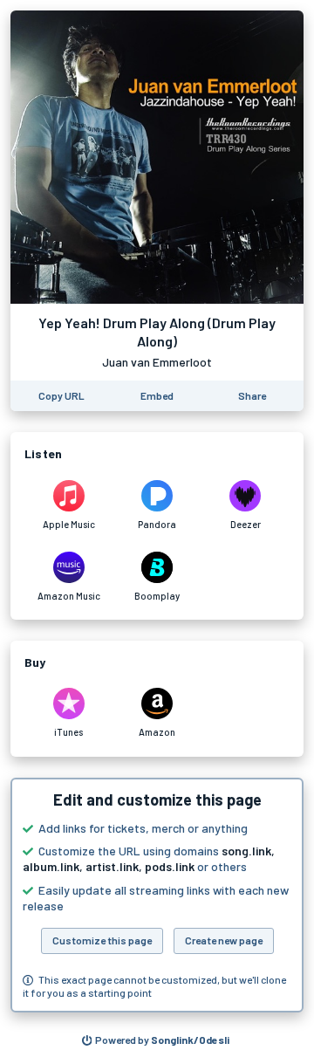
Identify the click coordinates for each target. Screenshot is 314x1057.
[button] (157, 895)
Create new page (224, 940)
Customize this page (102, 940)
